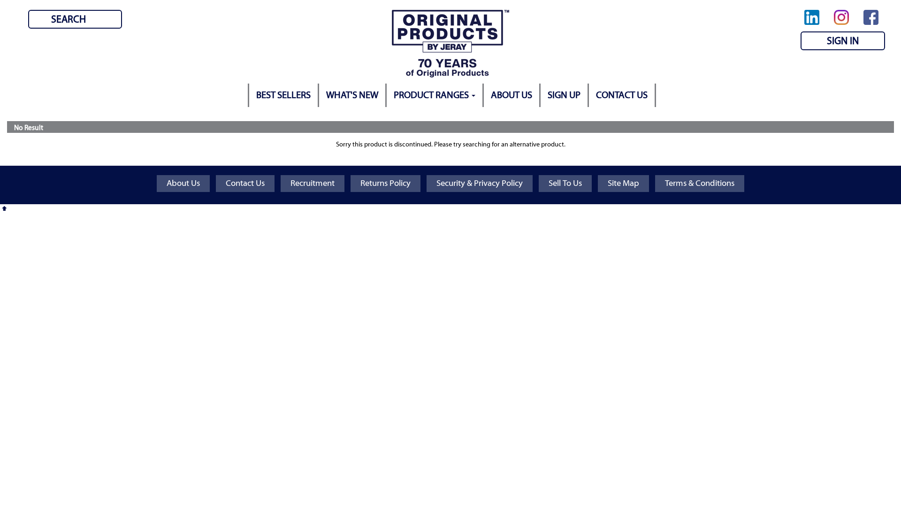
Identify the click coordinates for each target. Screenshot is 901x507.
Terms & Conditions (699, 183)
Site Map (623, 183)
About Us (183, 183)
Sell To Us (565, 183)
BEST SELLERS (283, 95)
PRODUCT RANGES (432, 95)
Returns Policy (385, 183)
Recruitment (312, 183)
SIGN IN (843, 40)
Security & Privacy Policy (479, 183)
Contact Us (245, 183)
